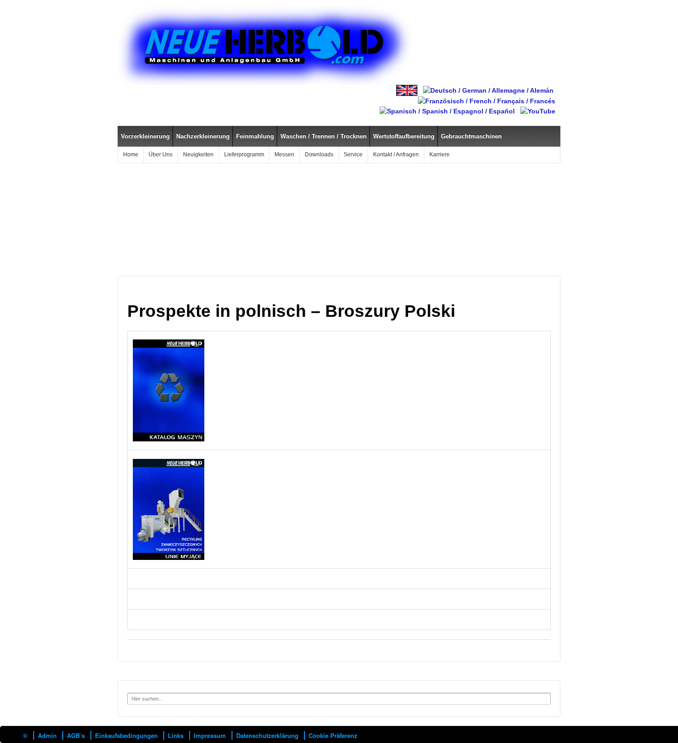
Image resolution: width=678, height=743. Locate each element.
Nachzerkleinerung (203, 136)
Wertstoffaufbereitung (403, 136)
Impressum (210, 735)
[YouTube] (537, 110)
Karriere (439, 154)
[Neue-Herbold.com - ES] (447, 110)
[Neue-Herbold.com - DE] (488, 90)
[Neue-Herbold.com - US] (406, 90)
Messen (284, 154)
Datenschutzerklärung (267, 735)
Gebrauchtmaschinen (471, 136)
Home (130, 154)
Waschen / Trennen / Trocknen (323, 136)
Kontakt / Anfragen (396, 154)
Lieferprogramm (244, 154)
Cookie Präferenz (333, 735)
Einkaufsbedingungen (126, 735)
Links (176, 735)
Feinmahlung (255, 136)
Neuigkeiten (198, 154)
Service (353, 154)
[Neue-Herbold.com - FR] (486, 100)
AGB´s (76, 735)
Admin (47, 735)
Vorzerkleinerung (145, 136)
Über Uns (160, 154)
